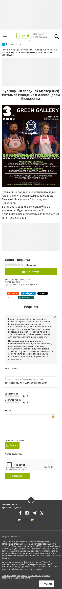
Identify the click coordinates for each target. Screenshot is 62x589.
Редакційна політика (23, 578)
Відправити (17, 476)
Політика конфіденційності (14, 575)
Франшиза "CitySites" (11, 508)
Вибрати (13, 445)
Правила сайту (34, 575)
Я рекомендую (32, 271)
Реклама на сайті (10, 504)
